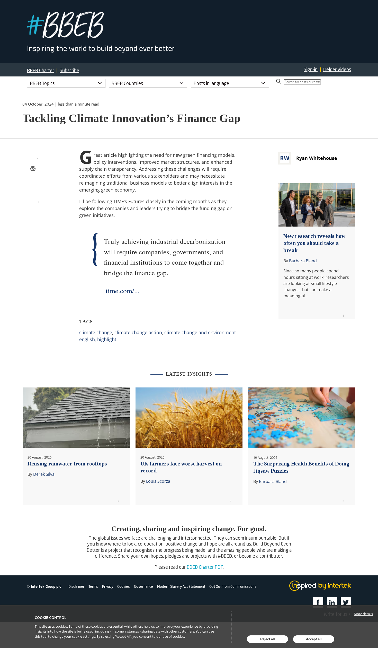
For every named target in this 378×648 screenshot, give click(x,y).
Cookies (123, 586)
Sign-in (311, 69)
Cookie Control (50, 617)
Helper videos (337, 69)
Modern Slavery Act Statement (181, 586)
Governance (143, 586)
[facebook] (32, 214)
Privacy (107, 586)
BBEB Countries (127, 83)
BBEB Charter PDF (205, 567)
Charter (40, 70)
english (87, 339)
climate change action (138, 332)
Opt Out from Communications (232, 586)
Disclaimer (76, 586)
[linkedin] (32, 199)
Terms (93, 586)
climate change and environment (200, 332)
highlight (106, 339)
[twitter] (32, 184)
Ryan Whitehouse (316, 158)
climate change (95, 332)
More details (363, 613)
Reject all (267, 639)
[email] (32, 169)
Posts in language (211, 83)
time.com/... (123, 290)
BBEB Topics (42, 83)
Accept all (314, 639)
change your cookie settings (73, 636)
